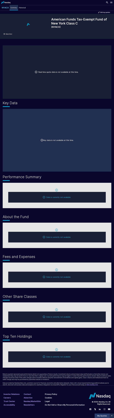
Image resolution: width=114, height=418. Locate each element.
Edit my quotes (105, 12)
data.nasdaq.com (92, 385)
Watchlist (9, 34)
